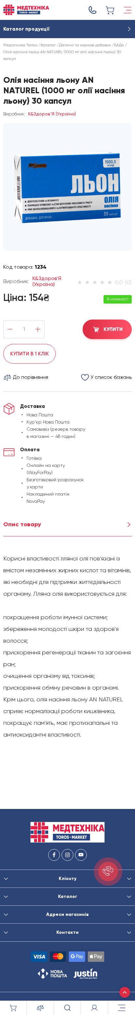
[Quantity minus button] (10, 329)
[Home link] (26, 10)
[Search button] (67, 1008)
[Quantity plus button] (37, 329)
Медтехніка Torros (20, 45)
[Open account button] (94, 1008)
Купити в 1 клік (29, 354)
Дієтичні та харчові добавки (85, 45)
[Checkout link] (110, 10)
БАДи (119, 45)
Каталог (48, 45)
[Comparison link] (40, 1008)
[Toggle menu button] (128, 10)
